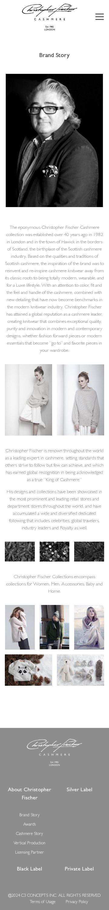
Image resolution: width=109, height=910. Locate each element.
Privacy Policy (77, 902)
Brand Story (29, 815)
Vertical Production (29, 843)
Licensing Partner (29, 853)
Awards (29, 825)
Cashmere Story (29, 834)
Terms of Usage (42, 902)
